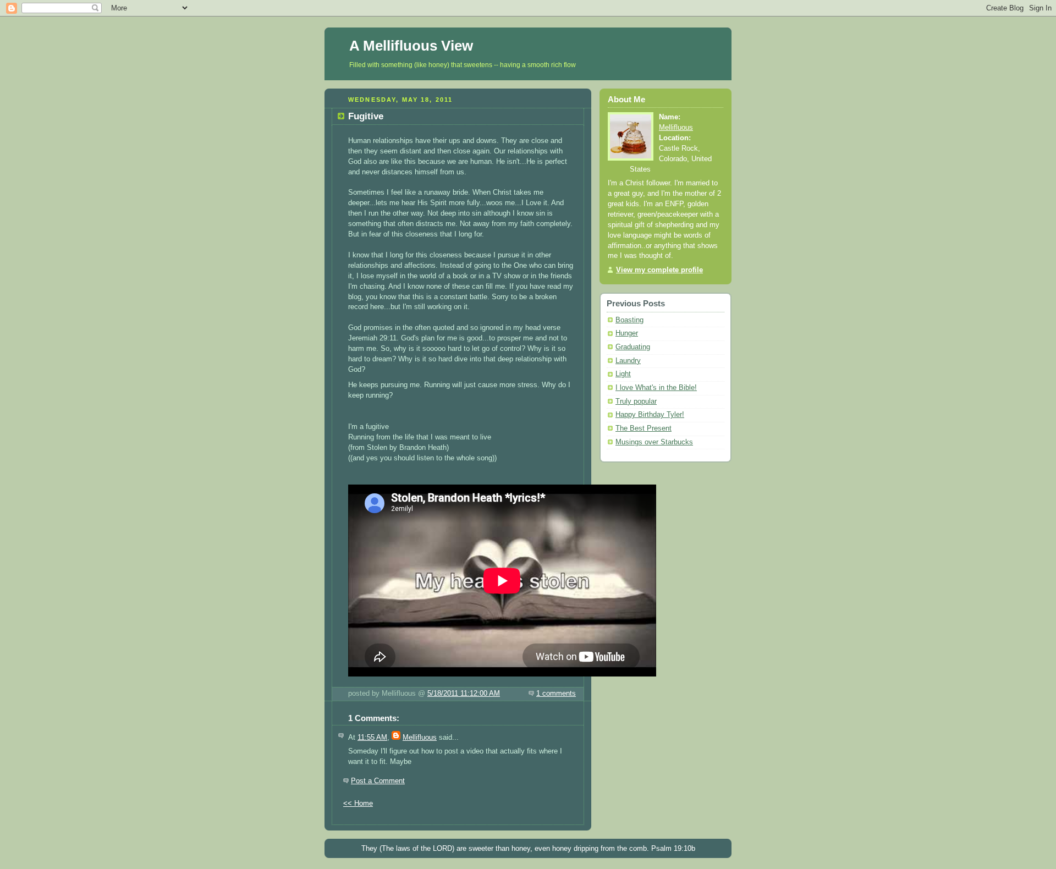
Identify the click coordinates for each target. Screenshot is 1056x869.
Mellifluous (420, 737)
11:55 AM (372, 737)
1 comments (556, 693)
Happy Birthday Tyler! (649, 415)
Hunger (626, 333)
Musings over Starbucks (654, 442)
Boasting (629, 320)
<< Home (358, 803)
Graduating (632, 347)
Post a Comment (378, 781)
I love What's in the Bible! (656, 388)
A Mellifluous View (411, 45)
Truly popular (636, 401)
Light (623, 374)
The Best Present (643, 428)
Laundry (628, 361)
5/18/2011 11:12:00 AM (463, 693)
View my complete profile (659, 270)
